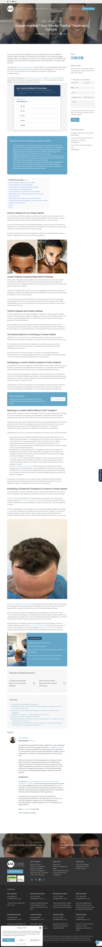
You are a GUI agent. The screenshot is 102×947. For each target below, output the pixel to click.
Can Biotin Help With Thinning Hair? (82, 133)
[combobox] (72, 87)
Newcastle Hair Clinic (14, 914)
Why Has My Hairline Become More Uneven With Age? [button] (48, 683)
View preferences (34, 940)
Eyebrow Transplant (37, 870)
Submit (75, 120)
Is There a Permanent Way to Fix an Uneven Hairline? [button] (17, 683)
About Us (56, 864)
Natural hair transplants (37, 646)
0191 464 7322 (12, 917)
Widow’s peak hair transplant (39, 643)
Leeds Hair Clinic (58, 914)
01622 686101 (12, 896)
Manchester (59, 747)
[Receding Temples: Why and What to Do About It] (25, 845)
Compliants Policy (82, 866)
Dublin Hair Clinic (81, 914)
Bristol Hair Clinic (81, 893)
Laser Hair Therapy (37, 875)
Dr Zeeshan (41, 34)
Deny (21, 940)
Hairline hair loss (54, 21)
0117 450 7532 (81, 896)
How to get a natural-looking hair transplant (45, 655)
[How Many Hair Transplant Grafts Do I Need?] (76, 845)
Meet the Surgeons (60, 866)
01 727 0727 (80, 917)
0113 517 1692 (58, 917)
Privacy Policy (81, 868)
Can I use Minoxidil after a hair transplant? (44, 659)
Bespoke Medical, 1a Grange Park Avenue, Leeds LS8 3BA (60, 926)
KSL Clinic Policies (82, 864)
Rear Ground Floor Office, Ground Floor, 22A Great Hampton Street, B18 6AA (62, 905)
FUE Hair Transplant (37, 866)
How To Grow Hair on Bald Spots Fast (81, 146)
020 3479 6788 (35, 917)
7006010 (32, 741)
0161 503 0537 (35, 896)
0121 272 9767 (58, 896)
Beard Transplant (36, 868)
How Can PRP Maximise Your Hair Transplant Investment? (81, 139)
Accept (8, 940)
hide (26, 180)
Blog (43, 21)
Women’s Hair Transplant (39, 873)
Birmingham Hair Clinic (60, 893)
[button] (40, 928)
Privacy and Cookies (21, 943)
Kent (50, 747)
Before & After (35, 864)
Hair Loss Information (61, 870)
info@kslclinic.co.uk (14, 898)
